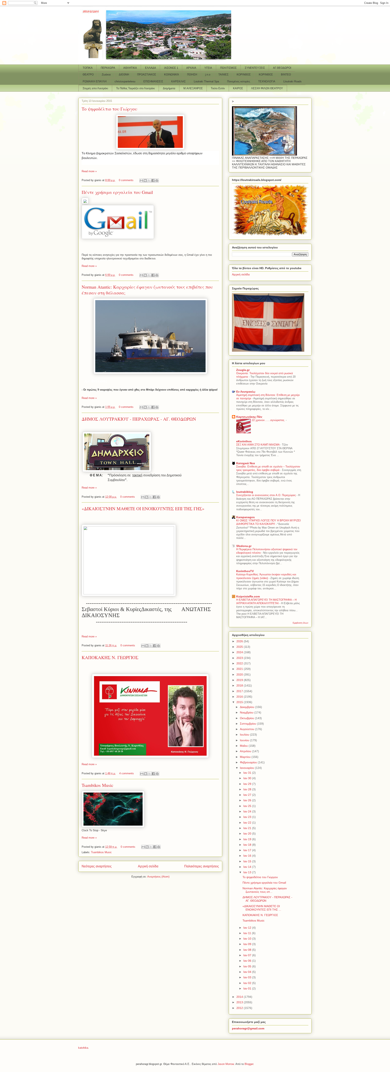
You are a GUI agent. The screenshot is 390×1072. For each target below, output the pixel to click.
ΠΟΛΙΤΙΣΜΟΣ (228, 67)
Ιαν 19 (247, 839)
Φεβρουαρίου (249, 762)
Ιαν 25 (247, 806)
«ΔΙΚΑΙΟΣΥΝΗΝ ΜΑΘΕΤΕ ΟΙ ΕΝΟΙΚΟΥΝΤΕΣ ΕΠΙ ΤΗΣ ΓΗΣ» (143, 508)
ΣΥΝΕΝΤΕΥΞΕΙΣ (255, 67)
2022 (240, 663)
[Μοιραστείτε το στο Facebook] (153, 180)
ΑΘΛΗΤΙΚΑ (130, 67)
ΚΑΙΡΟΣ (238, 88)
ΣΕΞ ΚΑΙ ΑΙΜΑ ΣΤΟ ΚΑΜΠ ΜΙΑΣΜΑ (258, 444)
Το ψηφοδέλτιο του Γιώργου (109, 109)
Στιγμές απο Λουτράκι (95, 88)
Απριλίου (246, 751)
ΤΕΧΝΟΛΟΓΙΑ (266, 81)
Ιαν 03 (247, 977)
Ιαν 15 (247, 861)
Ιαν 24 (247, 811)
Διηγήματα (169, 88)
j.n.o (207, 74)
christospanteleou (125, 81)
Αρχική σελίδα (148, 866)
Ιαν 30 (247, 778)
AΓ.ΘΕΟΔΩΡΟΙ (282, 67)
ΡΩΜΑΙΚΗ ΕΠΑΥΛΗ (94, 81)
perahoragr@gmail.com (248, 1028)
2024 (240, 652)
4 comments (126, 773)
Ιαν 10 (247, 938)
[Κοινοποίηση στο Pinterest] (157, 180)
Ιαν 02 (247, 983)
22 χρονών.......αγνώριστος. (269, 420)
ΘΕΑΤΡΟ (88, 74)
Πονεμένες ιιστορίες (238, 81)
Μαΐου (244, 745)
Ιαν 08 (247, 949)
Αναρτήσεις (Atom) (158, 876)
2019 (240, 680)
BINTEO (286, 74)
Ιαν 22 (247, 822)
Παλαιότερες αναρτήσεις (201, 866)
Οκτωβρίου (247, 718)
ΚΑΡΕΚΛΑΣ (178, 81)
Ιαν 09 (247, 944)
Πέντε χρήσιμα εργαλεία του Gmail (117, 192)
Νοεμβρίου (247, 712)
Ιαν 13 (247, 872)
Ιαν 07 (247, 955)
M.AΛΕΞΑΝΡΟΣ (193, 88)
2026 (240, 641)
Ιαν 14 (247, 866)
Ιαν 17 (247, 850)
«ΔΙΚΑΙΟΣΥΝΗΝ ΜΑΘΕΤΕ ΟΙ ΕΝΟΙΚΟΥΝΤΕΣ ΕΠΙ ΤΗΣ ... (262, 907)
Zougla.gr (243, 370)
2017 (240, 691)
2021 (240, 668)
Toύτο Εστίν (218, 88)
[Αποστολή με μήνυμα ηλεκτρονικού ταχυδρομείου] (141, 180)
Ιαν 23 (247, 817)
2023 (240, 658)
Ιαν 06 (247, 960)
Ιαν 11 (247, 933)
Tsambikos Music (97, 785)
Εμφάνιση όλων (300, 623)
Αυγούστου (247, 729)
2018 (240, 685)
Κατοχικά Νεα (245, 463)
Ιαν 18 (247, 844)
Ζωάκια (106, 74)
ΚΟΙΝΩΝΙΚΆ (171, 74)
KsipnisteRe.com (248, 596)
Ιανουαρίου (247, 767)
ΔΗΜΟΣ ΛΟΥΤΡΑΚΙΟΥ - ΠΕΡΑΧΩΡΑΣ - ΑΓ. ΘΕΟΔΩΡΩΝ (139, 419)
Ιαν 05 (247, 966)
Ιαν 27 (247, 794)
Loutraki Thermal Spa (206, 81)
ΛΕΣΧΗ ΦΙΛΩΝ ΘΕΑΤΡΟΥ (267, 88)
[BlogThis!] (145, 180)
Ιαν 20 (247, 833)
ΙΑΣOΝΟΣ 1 (171, 67)
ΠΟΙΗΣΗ (192, 74)
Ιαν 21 (247, 828)
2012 (240, 1008)
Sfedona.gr (243, 546)
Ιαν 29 (247, 783)
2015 (240, 702)
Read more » (89, 171)
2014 (240, 996)
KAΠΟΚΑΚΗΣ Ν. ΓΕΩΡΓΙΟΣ (110, 657)
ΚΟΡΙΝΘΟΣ (244, 74)
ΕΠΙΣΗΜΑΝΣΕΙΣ (153, 81)
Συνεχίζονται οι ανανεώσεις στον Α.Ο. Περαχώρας (266, 495)
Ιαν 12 (247, 927)
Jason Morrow (226, 1064)
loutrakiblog (244, 491)
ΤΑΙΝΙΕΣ (223, 74)
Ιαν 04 (247, 971)
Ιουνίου (245, 740)
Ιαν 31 (247, 772)
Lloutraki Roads (292, 81)
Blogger (249, 1064)
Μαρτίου (245, 756)
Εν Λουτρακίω (245, 391)
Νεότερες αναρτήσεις (97, 866)
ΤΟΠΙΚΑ (88, 67)
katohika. (83, 1047)
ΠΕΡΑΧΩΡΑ (108, 67)
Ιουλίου (245, 734)
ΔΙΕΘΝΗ (124, 74)
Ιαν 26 (247, 800)
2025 (240, 646)
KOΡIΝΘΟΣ (266, 74)
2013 (240, 1002)
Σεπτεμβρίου (248, 723)
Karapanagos (245, 517)
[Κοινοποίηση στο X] (149, 180)
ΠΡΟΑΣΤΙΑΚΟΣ (146, 74)
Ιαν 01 (247, 988)
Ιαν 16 (247, 855)
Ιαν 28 (247, 789)
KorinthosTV (245, 571)
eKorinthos (244, 441)
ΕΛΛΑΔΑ (150, 67)
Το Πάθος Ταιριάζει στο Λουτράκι (135, 88)
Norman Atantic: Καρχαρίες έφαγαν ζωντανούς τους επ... (265, 890)
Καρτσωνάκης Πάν (249, 416)
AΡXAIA (191, 67)
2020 (240, 674)
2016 (240, 696)
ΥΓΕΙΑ (208, 67)
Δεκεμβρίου (247, 707)
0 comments (126, 180)
